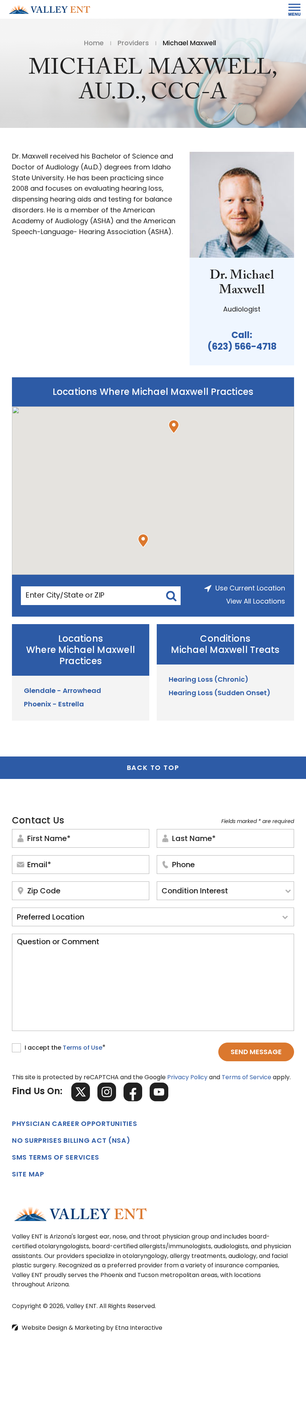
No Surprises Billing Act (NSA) (71, 1141)
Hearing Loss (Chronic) (209, 680)
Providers (133, 43)
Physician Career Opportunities (74, 1124)
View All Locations (255, 602)
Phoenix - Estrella (54, 705)
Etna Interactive (138, 1328)
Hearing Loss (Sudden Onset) (220, 693)
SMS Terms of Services (55, 1158)
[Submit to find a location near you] (171, 595)
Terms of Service (246, 1078)
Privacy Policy (187, 1078)
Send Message (256, 1052)
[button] (173, 427)
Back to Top (153, 768)
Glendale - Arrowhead (62, 691)
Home (94, 43)
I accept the (44, 1049)
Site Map (28, 1175)
